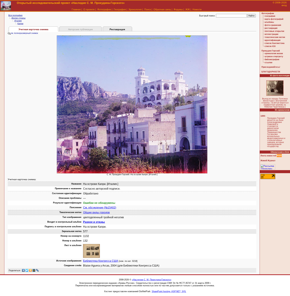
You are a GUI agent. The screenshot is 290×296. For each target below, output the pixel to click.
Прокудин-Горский (270, 51)
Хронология (135, 9)
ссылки (268, 63)
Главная (76, 9)
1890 (262, 116)
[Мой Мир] (34, 270)
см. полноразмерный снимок (24, 33)
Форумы (178, 9)
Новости (197, 9)
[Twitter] (27, 270)
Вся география (15, 15)
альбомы (269, 22)
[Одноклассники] (30, 270)
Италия (18, 21)
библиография (272, 59)
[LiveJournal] (37, 270)
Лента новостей (268, 156)
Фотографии (104, 9)
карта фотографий (274, 19)
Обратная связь (162, 9)
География (120, 9)
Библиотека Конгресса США (100, 260)
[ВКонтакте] (23, 270)
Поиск (147, 9)
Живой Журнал (267, 161)
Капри (20, 24)
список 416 (270, 46)
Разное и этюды (94, 222)
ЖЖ (187, 9)
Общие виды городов (96, 212)
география (270, 16)
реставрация (271, 28)
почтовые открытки (274, 31)
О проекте (89, 9)
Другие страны (18, 18)
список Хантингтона (274, 43)
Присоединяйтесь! (270, 67)
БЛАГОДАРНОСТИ (270, 72)
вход (284, 5)
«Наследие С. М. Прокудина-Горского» (151, 279)
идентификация (272, 40)
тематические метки (275, 37)
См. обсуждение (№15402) (99, 207)
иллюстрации (271, 34)
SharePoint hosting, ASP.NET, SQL (169, 291)
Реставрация (117, 29)
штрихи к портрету (274, 56)
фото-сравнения (273, 25)
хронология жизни (274, 53)
